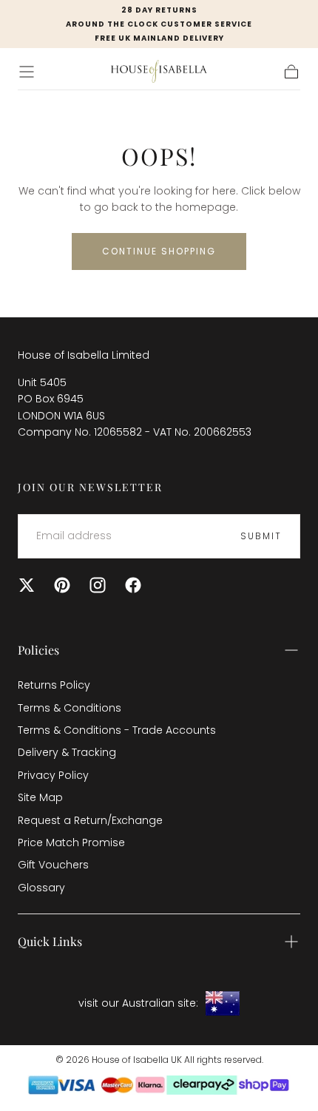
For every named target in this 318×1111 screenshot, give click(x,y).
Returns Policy (54, 685)
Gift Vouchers (53, 864)
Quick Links (50, 941)
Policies (38, 650)
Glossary (41, 887)
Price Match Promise (71, 842)
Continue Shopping (159, 251)
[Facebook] (133, 585)
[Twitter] (26, 585)
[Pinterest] (62, 585)
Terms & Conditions (69, 707)
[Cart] (291, 72)
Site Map (40, 797)
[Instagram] (97, 585)
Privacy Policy (53, 775)
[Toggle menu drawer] (26, 72)
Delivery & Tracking (67, 752)
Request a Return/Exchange (90, 820)
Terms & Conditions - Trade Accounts (117, 730)
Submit (261, 536)
